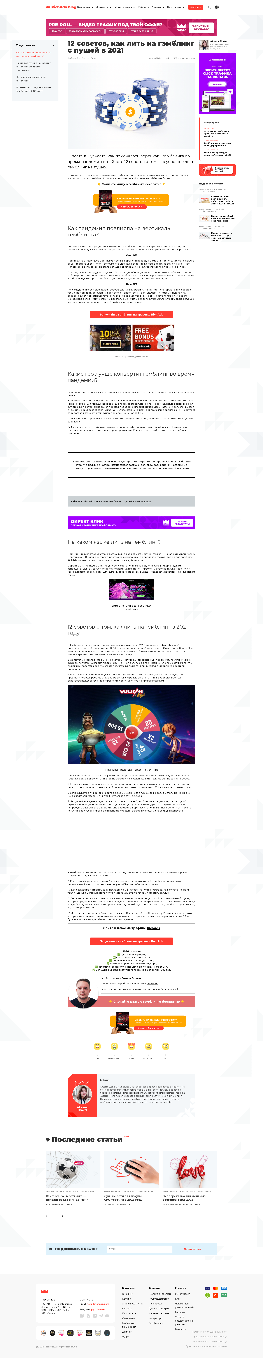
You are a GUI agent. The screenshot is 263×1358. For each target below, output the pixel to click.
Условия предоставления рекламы (184, 1321)
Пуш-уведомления (159, 1298)
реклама (112, 1204)
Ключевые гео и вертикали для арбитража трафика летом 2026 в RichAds (222, 200)
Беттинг (126, 1298)
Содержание (25, 45)
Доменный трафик (159, 1308)
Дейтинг (189, 1204)
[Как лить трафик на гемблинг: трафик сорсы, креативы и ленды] (204, 235)
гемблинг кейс (58, 1204)
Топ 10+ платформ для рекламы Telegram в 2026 (217, 153)
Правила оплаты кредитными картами (206, 1346)
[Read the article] (73, 1169)
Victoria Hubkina (205, 209)
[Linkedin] (95, 1316)
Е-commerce (129, 1313)
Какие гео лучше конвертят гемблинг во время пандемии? (33, 66)
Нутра (125, 1336)
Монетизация (182, 1294)
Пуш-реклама (83, 58)
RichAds (153, 928)
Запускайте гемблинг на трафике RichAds (131, 314)
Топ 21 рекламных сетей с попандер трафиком (217, 144)
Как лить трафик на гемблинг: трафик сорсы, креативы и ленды (221, 237)
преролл (70, 1204)
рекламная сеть (123, 1204)
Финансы (127, 1308)
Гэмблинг (72, 58)
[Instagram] (88, 1315)
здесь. (147, 501)
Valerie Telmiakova (206, 189)
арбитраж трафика (170, 1204)
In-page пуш (155, 1318)
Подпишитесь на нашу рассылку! (222, 170)
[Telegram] (101, 1316)
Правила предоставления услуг (209, 1336)
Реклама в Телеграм (160, 1294)
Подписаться (192, 1249)
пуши (93, 58)
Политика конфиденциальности (209, 1331)
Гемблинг (127, 1294)
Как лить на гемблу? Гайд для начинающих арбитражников (223, 218)
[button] (59, 1216)
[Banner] (131, 27)
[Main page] (61, 7)
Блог (177, 1298)
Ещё (126, 1137)
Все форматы (156, 1323)
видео (48, 1204)
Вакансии (180, 1329)
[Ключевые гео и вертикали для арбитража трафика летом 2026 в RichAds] (204, 199)
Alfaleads (148, 178)
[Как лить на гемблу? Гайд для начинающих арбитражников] (204, 218)
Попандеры (155, 1303)
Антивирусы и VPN (132, 1303)
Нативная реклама (159, 1313)
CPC (105, 1204)
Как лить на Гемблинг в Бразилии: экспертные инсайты (216, 133)
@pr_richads (98, 1309)
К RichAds (195, 7)
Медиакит (180, 1312)
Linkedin (104, 1080)
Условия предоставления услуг (210, 1341)
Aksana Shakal (155, 58)
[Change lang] (217, 7)
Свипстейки (128, 1318)
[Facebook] (82, 1315)
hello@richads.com (98, 1304)
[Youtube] (107, 1316)
